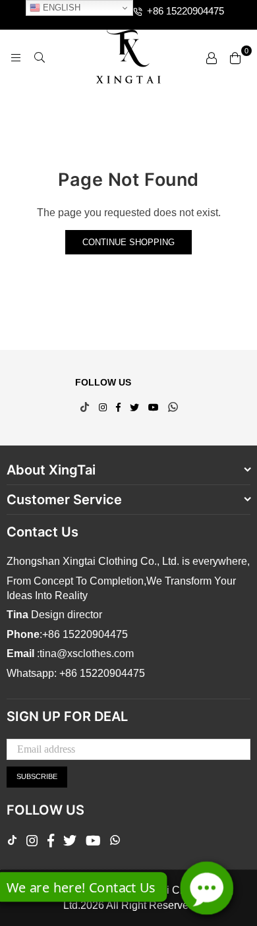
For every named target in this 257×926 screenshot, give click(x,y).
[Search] (39, 57)
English (60, 8)
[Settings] (211, 57)
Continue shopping (128, 242)
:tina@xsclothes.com (84, 653)
